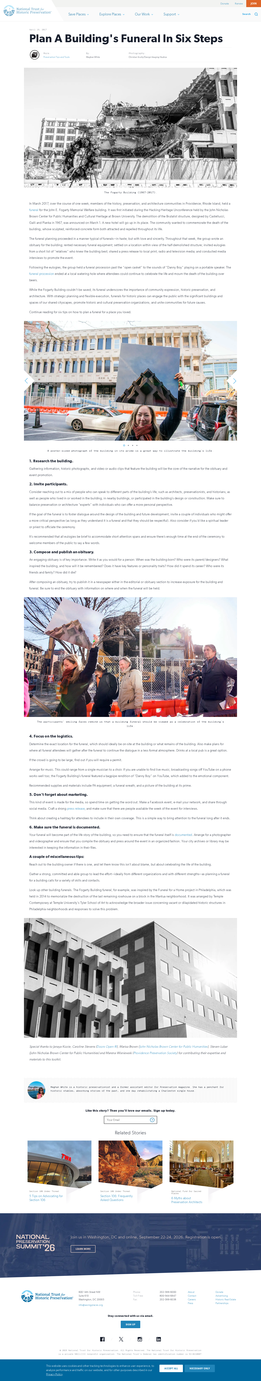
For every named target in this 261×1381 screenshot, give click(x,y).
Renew (239, 3)
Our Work (142, 16)
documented (183, 835)
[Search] (257, 14)
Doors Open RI (107, 1046)
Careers (192, 1299)
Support (169, 16)
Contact (192, 1295)
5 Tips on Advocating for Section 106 (46, 1198)
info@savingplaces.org (91, 1304)
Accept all (171, 1368)
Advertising (222, 1295)
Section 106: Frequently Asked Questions (116, 1198)
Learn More (83, 1248)
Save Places (77, 16)
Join (254, 3)
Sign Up (130, 1324)
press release (76, 808)
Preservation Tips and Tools (57, 57)
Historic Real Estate (226, 1299)
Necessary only (200, 1368)
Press (190, 1303)
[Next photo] (232, 380)
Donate (225, 3)
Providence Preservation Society (155, 1053)
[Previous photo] (28, 380)
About (191, 1291)
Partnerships (222, 1303)
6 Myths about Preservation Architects (186, 1200)
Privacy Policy (54, 1374)
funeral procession (41, 274)
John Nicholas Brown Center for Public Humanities (174, 1046)
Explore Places (110, 16)
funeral (33, 210)
